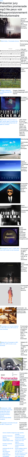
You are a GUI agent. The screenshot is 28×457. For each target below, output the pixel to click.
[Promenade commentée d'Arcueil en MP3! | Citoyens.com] (9, 423)
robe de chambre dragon (9, 432)
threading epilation (19, 437)
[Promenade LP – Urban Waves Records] (10, 295)
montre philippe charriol (21, 448)
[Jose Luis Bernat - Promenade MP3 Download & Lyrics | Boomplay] (10, 28)
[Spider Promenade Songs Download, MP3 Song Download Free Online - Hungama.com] (9, 236)
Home (1, 0)
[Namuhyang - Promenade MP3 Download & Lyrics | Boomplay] (10, 148)
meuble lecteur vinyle (8, 440)
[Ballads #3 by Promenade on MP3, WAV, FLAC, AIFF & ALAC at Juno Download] (10, 344)
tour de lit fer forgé (20, 435)
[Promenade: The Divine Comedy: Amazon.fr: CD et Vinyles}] (10, 193)
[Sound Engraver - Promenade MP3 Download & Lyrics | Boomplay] (10, 170)
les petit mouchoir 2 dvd (21, 453)
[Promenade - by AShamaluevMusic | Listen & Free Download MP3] (8, 315)
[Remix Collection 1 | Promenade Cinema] (10, 215)
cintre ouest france (19, 450)
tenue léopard (6, 439)
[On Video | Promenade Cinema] (10, 107)
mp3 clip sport (18, 451)
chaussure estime (19, 443)
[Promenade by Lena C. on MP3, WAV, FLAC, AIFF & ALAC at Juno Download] (10, 249)
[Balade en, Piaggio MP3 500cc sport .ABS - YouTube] (11, 364)
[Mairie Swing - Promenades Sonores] (10, 41)
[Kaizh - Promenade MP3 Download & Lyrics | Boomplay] (10, 272)
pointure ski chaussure (20, 439)
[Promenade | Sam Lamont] (10, 77)
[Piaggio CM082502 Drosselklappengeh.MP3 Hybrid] (6, 92)
